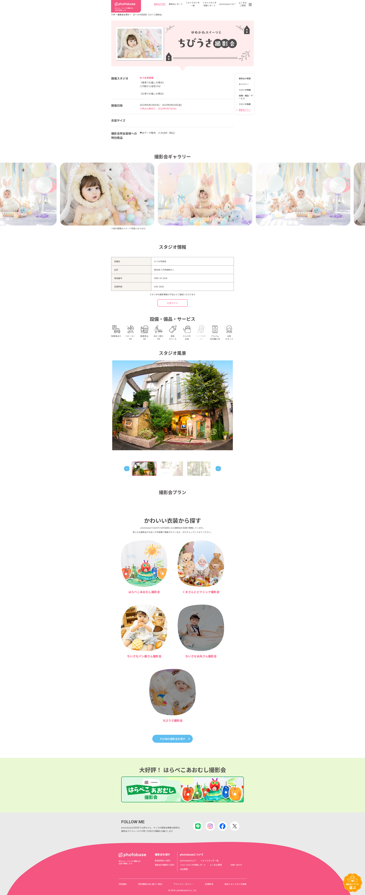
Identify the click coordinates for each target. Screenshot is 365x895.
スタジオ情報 (245, 89)
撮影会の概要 (245, 78)
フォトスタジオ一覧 (193, 4)
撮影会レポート (176, 4)
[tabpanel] (172, 405)
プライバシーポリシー (183, 884)
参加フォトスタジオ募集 (235, 884)
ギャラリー (244, 84)
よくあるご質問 (243, 4)
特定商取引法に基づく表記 (150, 884)
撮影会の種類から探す (165, 864)
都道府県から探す (163, 860)
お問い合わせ (236, 864)
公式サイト (172, 303)
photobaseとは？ (227, 4)
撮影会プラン (245, 109)
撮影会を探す (160, 4)
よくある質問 (216, 864)
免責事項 (209, 884)
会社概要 (184, 869)
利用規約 (123, 884)
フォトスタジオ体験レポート (209, 4)
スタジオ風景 (245, 104)
